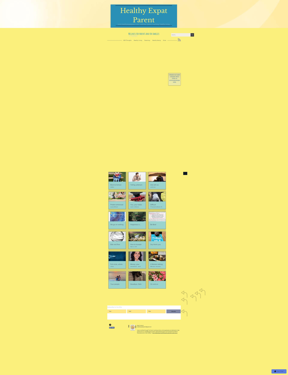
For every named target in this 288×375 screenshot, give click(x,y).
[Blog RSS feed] (179, 39)
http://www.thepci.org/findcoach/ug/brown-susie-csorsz (164, 333)
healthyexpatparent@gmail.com (144, 326)
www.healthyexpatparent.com (128, 24)
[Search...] (192, 35)
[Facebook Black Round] (110, 325)
